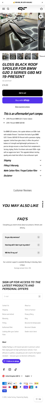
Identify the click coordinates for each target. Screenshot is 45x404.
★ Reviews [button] (43, 204)
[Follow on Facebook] (3, 369)
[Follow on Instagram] (9, 369)
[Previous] (2, 2)
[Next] (42, 2)
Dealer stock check (31, 331)
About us (27, 305)
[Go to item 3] (20, 56)
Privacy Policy (29, 314)
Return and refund (8, 314)
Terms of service (30, 309)
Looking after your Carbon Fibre (10, 333)
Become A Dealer (30, 327)
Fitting (4, 322)
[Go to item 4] (27, 56)
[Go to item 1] (5, 56)
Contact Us (5, 305)
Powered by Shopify (22, 397)
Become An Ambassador (33, 322)
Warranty (5, 318)
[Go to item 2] (13, 56)
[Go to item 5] (35, 56)
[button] (22, 113)
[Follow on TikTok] (15, 369)
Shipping (5, 309)
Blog (26, 318)
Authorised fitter (7, 327)
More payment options (22, 106)
